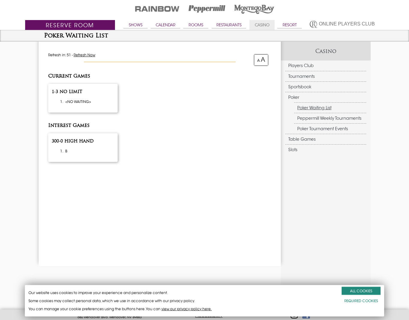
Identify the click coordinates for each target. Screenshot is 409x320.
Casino (326, 51)
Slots (292, 149)
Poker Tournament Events (322, 128)
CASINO (262, 25)
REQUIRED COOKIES (361, 300)
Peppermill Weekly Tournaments (329, 118)
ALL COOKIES (361, 291)
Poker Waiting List (314, 107)
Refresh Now (84, 55)
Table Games (302, 139)
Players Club (301, 65)
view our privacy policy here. (186, 309)
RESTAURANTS (229, 25)
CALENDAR (165, 25)
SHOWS (136, 25)
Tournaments (301, 76)
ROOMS (196, 25)
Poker (293, 97)
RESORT (290, 25)
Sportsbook (299, 87)
